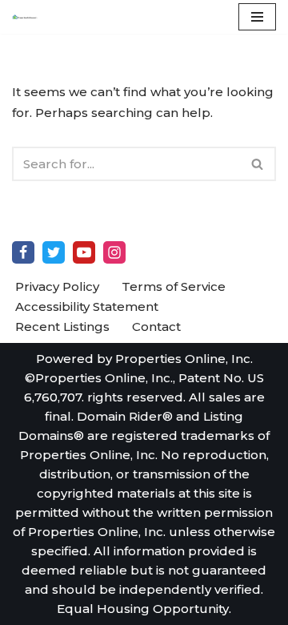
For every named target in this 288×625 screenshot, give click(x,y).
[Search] (258, 164)
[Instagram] (114, 252)
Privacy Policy (57, 286)
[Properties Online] (25, 16)
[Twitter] (53, 252)
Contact (156, 326)
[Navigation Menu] (257, 16)
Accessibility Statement (86, 306)
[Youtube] (84, 252)
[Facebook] (23, 252)
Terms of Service (174, 286)
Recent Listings (62, 326)
